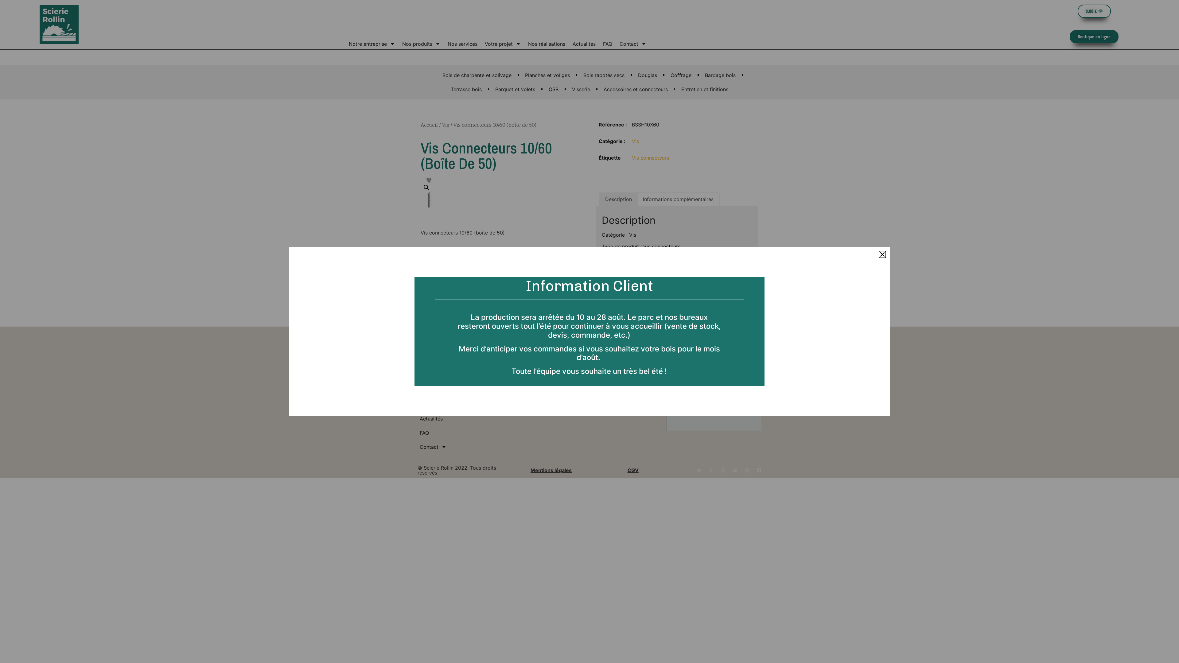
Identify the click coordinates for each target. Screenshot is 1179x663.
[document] (589, 331)
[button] (882, 254)
